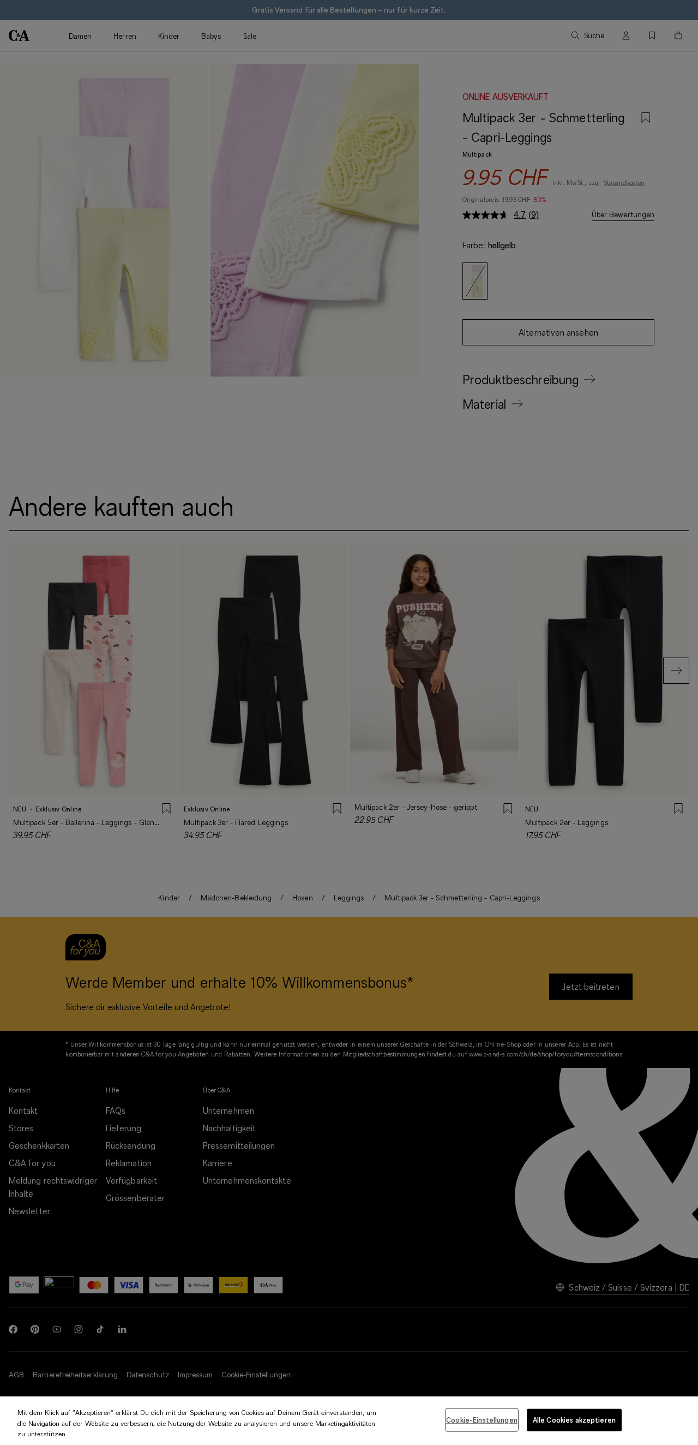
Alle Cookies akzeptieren (574, 1419)
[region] (349, 1420)
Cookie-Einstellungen (482, 1419)
